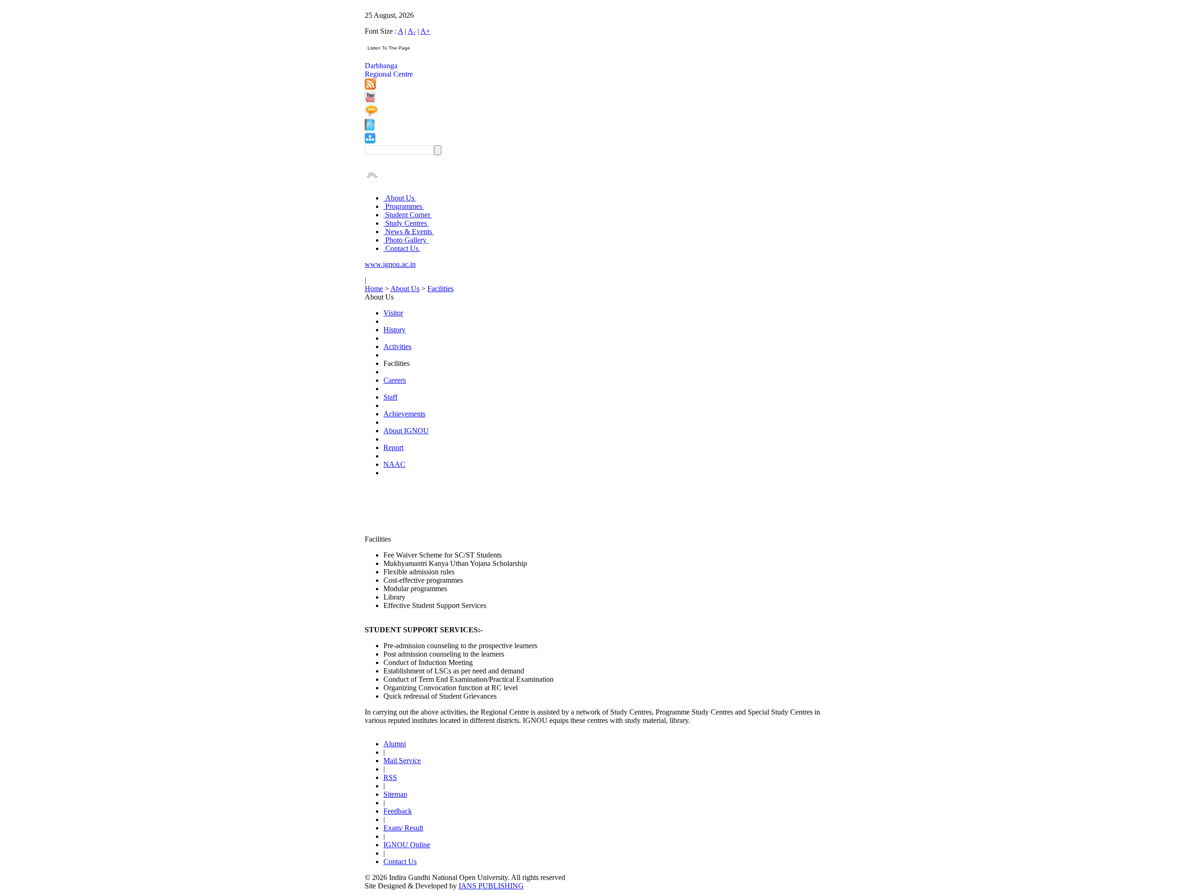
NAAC (394, 464)
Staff (390, 397)
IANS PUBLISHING (491, 886)
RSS (390, 777)
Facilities (440, 289)
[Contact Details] (370, 128)
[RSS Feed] (370, 87)
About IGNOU (406, 431)
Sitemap (395, 794)
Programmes (403, 206)
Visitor (393, 313)
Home (374, 289)
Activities (397, 346)
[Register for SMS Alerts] (371, 114)
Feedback (397, 811)
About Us (399, 198)
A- (412, 31)
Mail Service (402, 761)
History (394, 330)
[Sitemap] (370, 141)
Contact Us (401, 248)
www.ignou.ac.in (390, 264)
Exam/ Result (403, 828)
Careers (394, 380)
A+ (425, 31)
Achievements (404, 414)
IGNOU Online (406, 845)
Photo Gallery (405, 240)
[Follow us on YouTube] (370, 100)
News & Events (408, 232)
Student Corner (407, 215)
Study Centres (406, 223)
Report (393, 447)
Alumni (394, 744)
